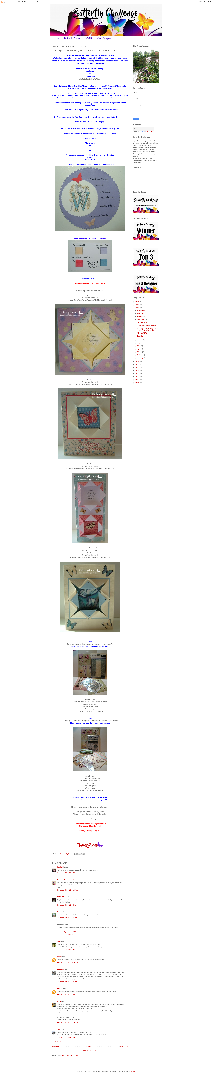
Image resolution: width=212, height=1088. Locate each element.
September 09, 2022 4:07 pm (67, 918)
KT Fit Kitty (61, 897)
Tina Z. (59, 1029)
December (141, 310)
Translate (149, 132)
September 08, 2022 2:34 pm (67, 905)
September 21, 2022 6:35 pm (67, 994)
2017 (137, 374)
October (140, 316)
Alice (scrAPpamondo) (65, 880)
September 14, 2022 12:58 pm (67, 935)
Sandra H (60, 867)
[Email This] (75, 854)
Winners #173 (142, 322)
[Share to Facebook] (81, 854)
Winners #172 (142, 333)
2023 (137, 305)
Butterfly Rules (72, 38)
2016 (137, 377)
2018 (137, 371)
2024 (137, 302)
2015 (137, 380)
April (58, 912)
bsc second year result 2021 (67, 932)
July (139, 343)
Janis (59, 1001)
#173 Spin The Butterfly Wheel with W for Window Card (147, 329)
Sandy (59, 956)
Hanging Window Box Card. (146, 325)
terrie (59, 942)
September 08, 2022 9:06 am (67, 873)
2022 (137, 308)
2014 (137, 383)
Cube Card (141, 336)
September (141, 319)
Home (56, 38)
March (139, 352)
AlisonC (60, 989)
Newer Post (56, 1046)
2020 (137, 365)
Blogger (133, 1071)
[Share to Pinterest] (83, 854)
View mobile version (90, 1050)
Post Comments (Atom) (69, 1055)
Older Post (124, 1046)
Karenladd (60, 969)
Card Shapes (104, 38)
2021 (137, 362)
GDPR (88, 38)
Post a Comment (60, 1042)
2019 (137, 368)
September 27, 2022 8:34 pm (67, 1037)
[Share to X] (79, 854)
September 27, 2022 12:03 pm (67, 1022)
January (140, 358)
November (141, 313)
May (139, 346)
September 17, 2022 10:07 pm (67, 962)
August (140, 340)
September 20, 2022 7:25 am (67, 982)
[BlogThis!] (77, 854)
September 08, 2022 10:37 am (67, 890)
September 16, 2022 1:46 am (67, 950)
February (140, 355)
